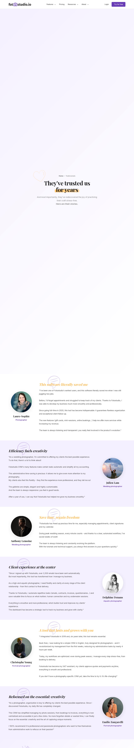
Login (107, 4)
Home (61, 176)
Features (50, 4)
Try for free (118, 4)
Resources (72, 4)
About (84, 4)
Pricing (61, 4)
